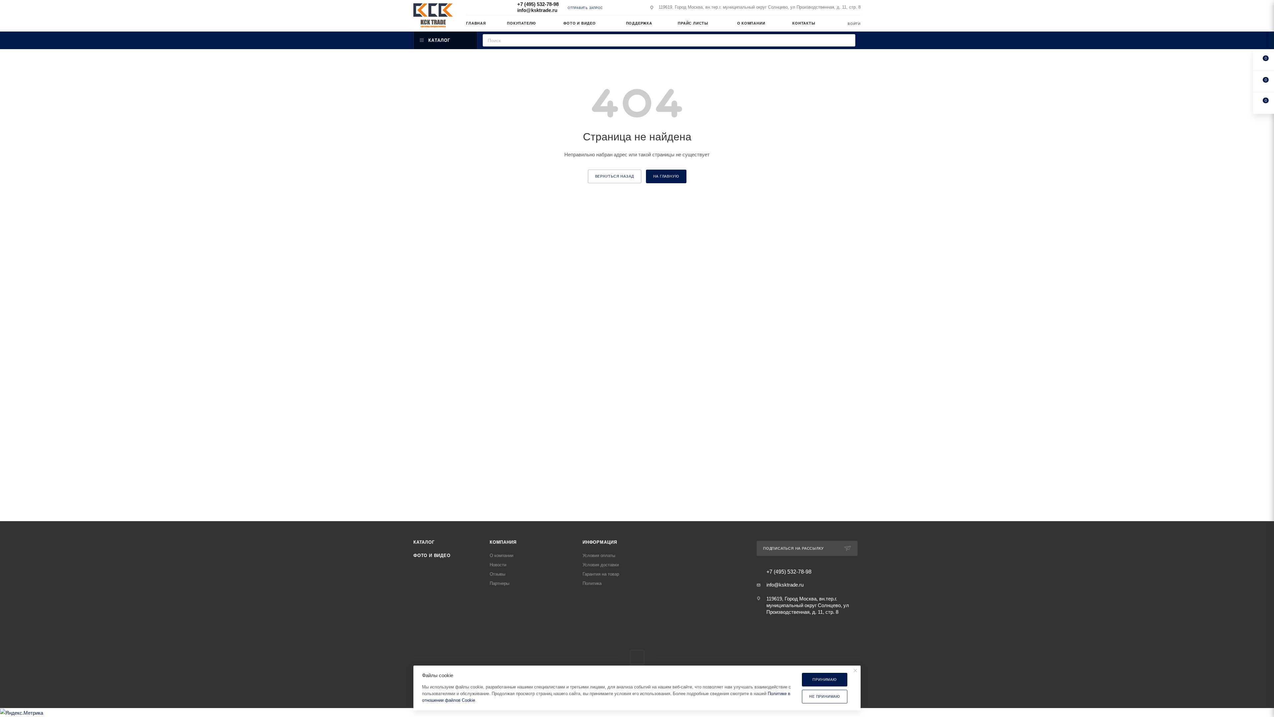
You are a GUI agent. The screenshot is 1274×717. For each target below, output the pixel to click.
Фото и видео (432, 555)
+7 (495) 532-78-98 (538, 4)
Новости (498, 564)
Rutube (637, 657)
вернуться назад (614, 176)
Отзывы (497, 574)
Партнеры (499, 583)
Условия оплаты (599, 555)
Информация (600, 542)
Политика (592, 583)
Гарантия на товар (601, 574)
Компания (503, 542)
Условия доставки (601, 564)
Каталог (424, 542)
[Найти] (848, 40)
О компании (501, 555)
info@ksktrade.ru (537, 10)
